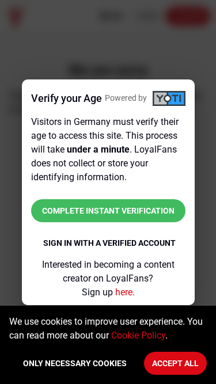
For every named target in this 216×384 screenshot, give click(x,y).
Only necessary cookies (75, 363)
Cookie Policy (138, 335)
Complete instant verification (108, 210)
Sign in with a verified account (109, 243)
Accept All (175, 363)
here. (125, 292)
